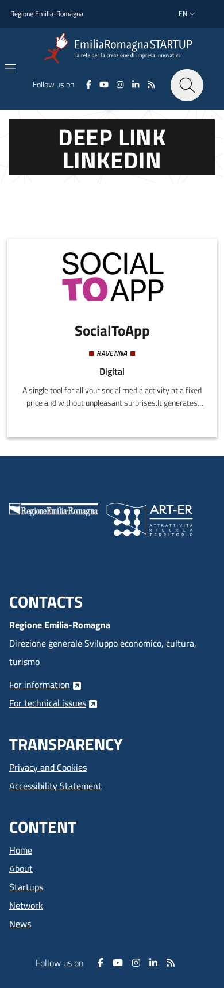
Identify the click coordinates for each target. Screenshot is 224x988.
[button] (188, 14)
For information (39, 684)
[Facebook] (88, 84)
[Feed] (151, 84)
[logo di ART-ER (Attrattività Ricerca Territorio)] (149, 518)
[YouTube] (104, 84)
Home (20, 850)
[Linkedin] (136, 84)
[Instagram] (120, 84)
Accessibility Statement (55, 786)
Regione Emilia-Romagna (46, 14)
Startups (26, 887)
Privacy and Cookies (48, 767)
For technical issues (47, 703)
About (21, 868)
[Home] (120, 48)
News (20, 924)
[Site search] (187, 85)
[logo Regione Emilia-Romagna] (53, 509)
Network (26, 905)
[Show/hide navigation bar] (10, 68)
